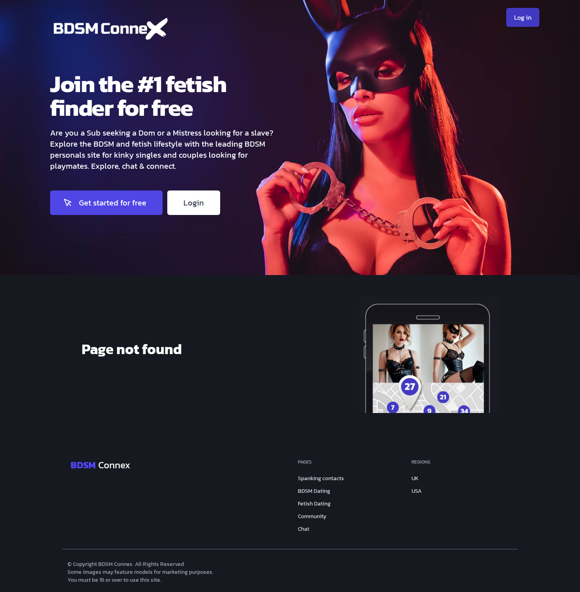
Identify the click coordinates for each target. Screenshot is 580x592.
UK (415, 479)
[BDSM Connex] (170, 31)
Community (312, 516)
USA (417, 491)
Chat (303, 529)
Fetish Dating (314, 504)
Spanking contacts (321, 479)
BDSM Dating (314, 491)
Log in (522, 17)
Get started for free (112, 203)
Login (193, 203)
